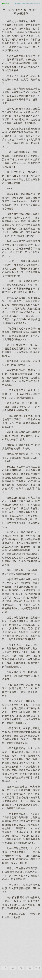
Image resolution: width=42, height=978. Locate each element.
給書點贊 (24, 3)
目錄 (21, 968)
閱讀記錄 (37, 3)
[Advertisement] (21, 942)
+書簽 (29, 968)
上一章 (4, 968)
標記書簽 (18, 3)
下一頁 (38, 968)
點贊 (12, 968)
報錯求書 (30, 3)
